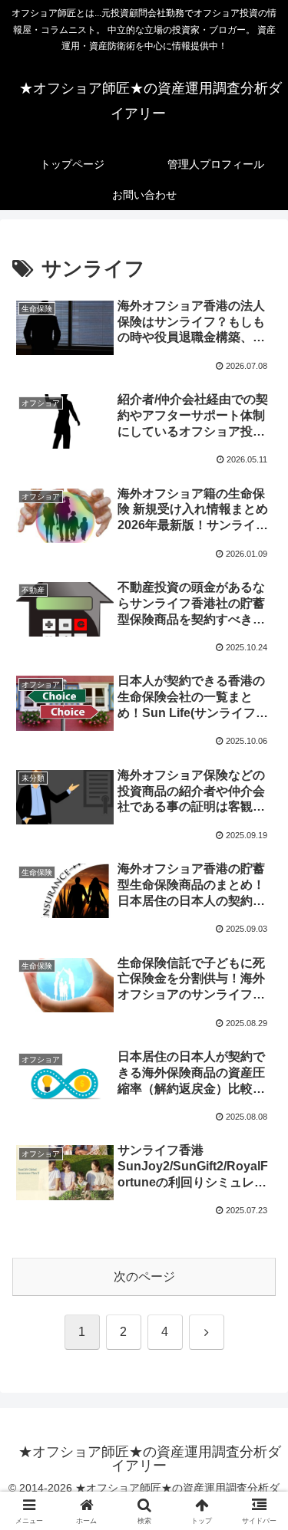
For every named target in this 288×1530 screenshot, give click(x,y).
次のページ (144, 1276)
